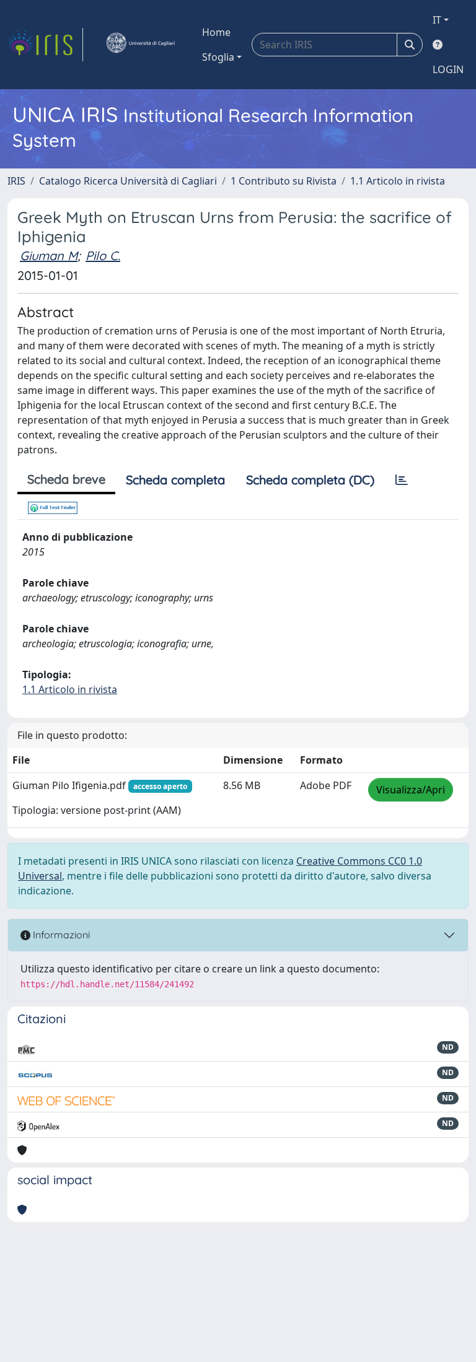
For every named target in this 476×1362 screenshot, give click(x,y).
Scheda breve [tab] (66, 479)
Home (216, 32)
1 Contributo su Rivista (284, 181)
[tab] (401, 480)
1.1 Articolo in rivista (397, 181)
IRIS (16, 181)
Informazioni (60, 934)
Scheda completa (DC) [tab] (310, 479)
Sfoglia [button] (218, 57)
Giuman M (48, 255)
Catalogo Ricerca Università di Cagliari (128, 181)
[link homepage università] (140, 44)
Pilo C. (103, 255)
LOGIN (448, 69)
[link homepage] (45, 44)
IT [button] (437, 20)
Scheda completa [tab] (175, 479)
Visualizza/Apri (410, 790)
